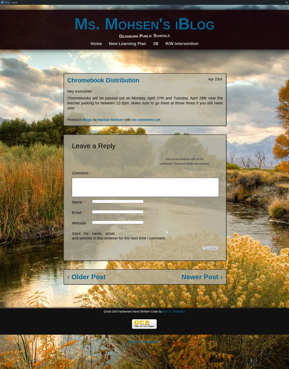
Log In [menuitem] (14, 2)
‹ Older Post (86, 277)
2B (155, 43)
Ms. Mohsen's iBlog (144, 24)
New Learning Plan (127, 43)
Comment (81, 173)
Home (96, 43)
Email (78, 212)
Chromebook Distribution (103, 80)
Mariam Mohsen (111, 120)
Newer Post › (202, 277)
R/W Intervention (181, 43)
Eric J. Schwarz (174, 311)
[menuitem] (5, 2)
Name (78, 202)
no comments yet (146, 120)
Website (79, 223)
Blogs (87, 120)
